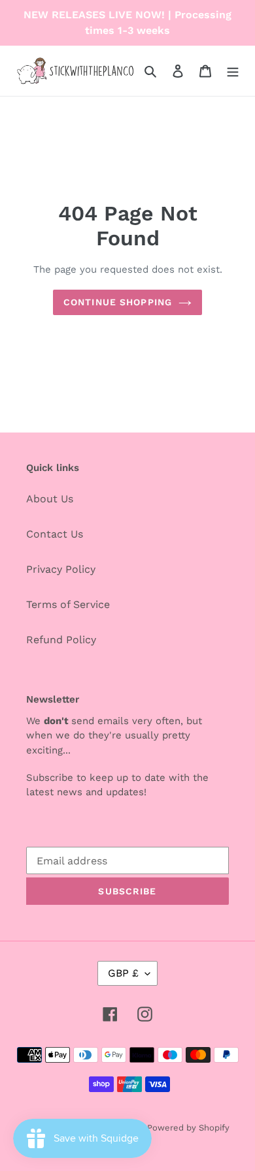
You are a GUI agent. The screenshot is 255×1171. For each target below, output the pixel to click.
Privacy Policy (60, 569)
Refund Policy (61, 639)
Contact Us (54, 534)
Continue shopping (117, 302)
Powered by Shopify (188, 1128)
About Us (49, 499)
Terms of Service (68, 604)
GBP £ (123, 973)
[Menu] (232, 70)
